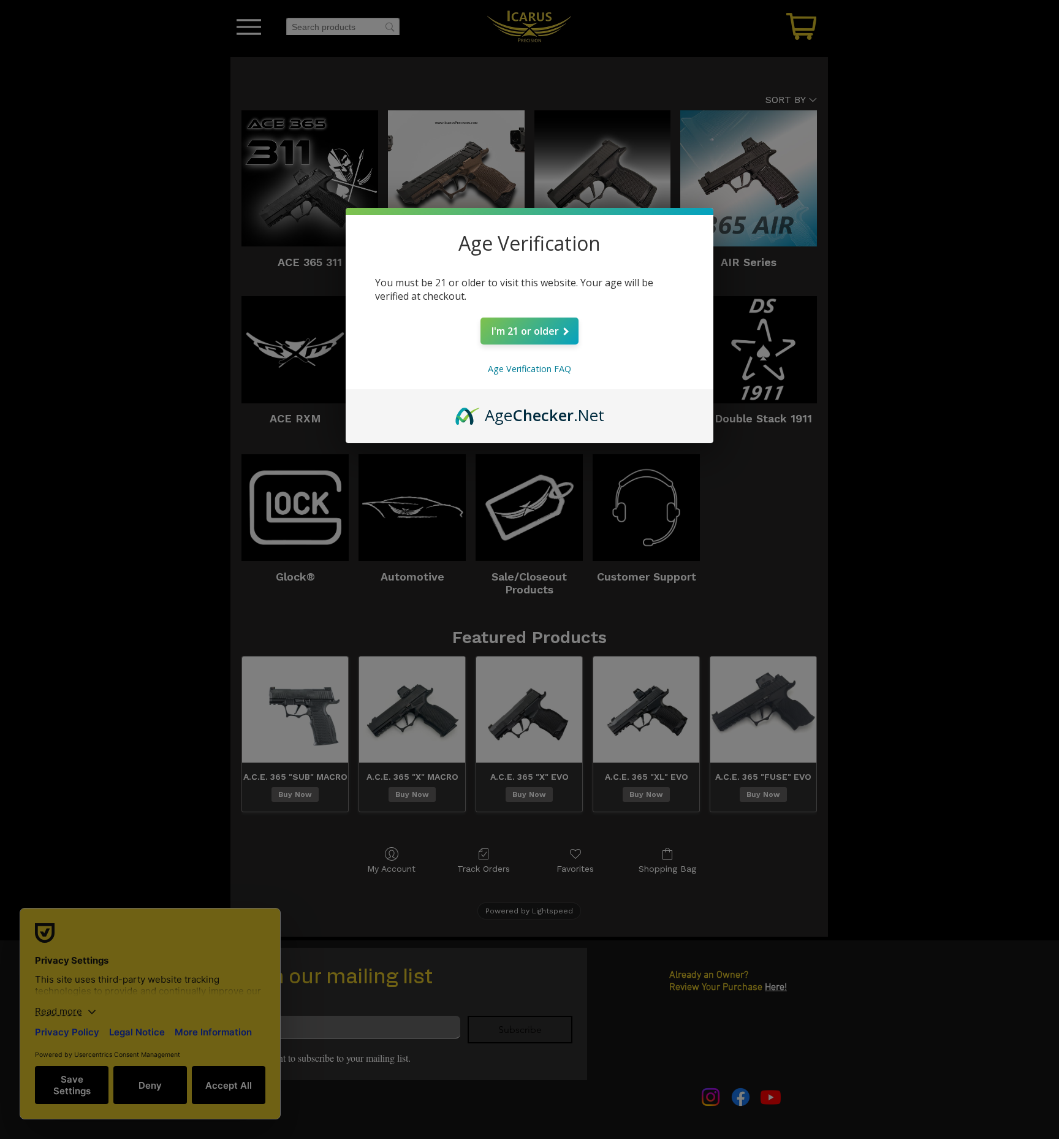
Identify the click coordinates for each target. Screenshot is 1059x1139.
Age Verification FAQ (529, 369)
